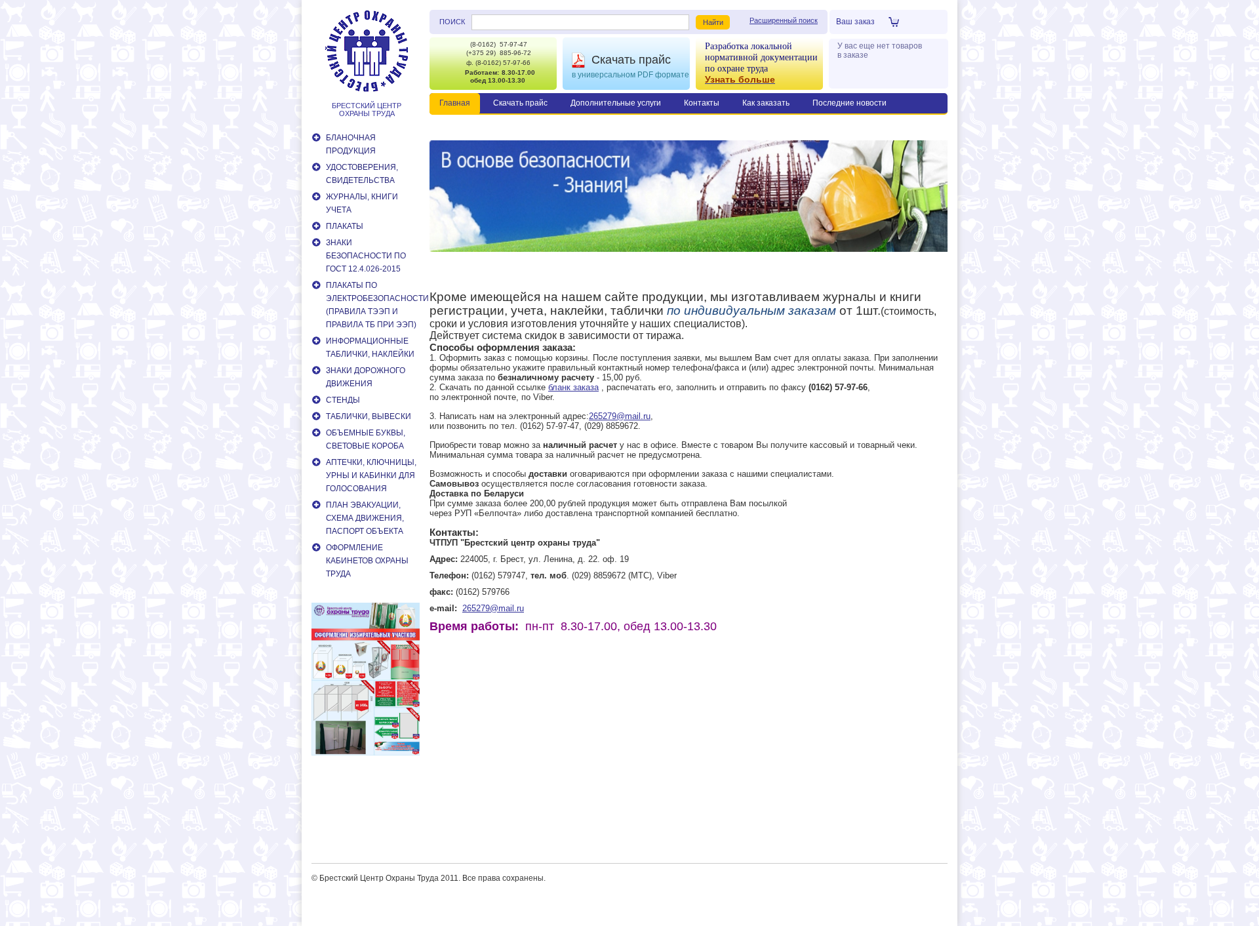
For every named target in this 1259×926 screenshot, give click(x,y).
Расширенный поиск (783, 20)
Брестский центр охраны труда (366, 109)
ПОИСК (452, 22)
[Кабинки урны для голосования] (365, 752)
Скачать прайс (631, 59)
